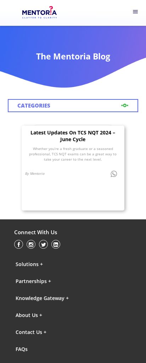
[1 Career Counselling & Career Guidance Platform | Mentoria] (44, 13)
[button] (46, 264)
